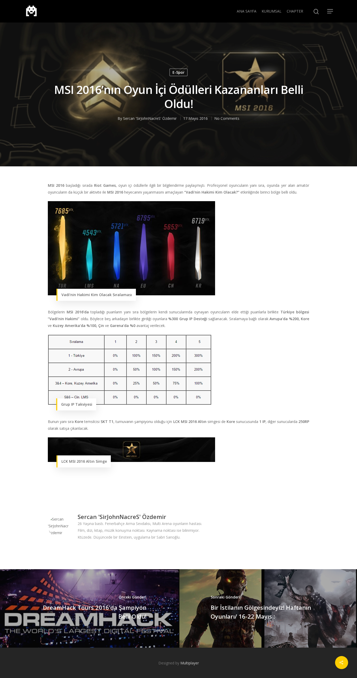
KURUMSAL (271, 11)
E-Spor (178, 72)
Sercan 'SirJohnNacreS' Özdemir (150, 118)
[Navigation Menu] (330, 11)
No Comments (226, 118)
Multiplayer (189, 662)
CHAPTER (295, 11)
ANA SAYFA (246, 11)
